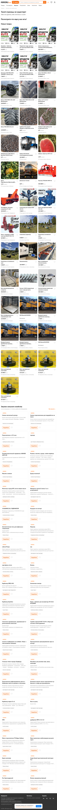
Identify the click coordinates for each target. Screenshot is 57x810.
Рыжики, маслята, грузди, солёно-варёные (42, 453)
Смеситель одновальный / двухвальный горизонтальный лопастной (14, 622)
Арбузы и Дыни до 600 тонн (45, 153)
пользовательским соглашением (9, 802)
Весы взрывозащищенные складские (7, 289)
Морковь (32, 527)
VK (43, 798)
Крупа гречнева (6, 758)
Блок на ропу (34, 701)
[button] (44, 2)
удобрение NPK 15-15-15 (37, 720)
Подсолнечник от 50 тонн (9, 435)
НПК (3, 720)
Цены (28, 5)
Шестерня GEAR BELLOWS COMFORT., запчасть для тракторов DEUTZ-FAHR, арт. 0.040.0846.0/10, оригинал (8, 73)
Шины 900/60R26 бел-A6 (7, 126)
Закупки (16, 5)
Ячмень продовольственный (38, 778)
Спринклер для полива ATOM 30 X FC (27, 208)
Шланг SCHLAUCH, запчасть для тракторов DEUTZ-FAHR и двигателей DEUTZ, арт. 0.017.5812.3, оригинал (27, 73)
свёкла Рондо (6, 547)
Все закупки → (52, 409)
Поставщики (9, 5)
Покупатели (23, 5)
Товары (3, 5)
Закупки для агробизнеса (11, 8)
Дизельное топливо (24, 180)
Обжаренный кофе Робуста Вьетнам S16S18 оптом (7, 154)
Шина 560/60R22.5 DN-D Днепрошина (44, 73)
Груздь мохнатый (35, 473)
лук (31, 547)
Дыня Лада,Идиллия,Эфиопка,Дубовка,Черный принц (8, 181)
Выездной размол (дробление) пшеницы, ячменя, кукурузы (44, 316)
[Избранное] (51, 2)
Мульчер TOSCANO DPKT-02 (45, 180)
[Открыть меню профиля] (54, 2)
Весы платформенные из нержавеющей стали (7, 316)
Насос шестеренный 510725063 (6, 369)
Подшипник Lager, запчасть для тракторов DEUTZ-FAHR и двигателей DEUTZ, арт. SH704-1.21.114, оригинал (27, 46)
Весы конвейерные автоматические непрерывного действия (44, 262)
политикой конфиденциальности (24, 807)
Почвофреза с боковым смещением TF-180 (7, 208)
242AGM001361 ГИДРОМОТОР (10, 508)
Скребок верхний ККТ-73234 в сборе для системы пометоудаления (41, 622)
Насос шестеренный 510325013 (6, 396)
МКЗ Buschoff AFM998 (25, 315)
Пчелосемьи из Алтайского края (7, 262)
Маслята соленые (7, 473)
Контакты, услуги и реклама (33, 798)
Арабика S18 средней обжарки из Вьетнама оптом (27, 127)
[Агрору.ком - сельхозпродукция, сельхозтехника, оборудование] (6, 2)
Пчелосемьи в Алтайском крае (44, 235)
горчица (32, 435)
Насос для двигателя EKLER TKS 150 (45, 208)
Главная (2, 8)
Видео (40, 5)
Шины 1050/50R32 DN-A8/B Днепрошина (8, 100)
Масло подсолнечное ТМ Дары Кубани (13, 738)
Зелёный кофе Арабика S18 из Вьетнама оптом (45, 127)
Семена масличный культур (9, 415)
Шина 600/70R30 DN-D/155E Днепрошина (27, 100)
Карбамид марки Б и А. (8, 701)
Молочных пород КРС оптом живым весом (14, 488)
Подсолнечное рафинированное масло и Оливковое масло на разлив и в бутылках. (14, 682)
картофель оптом (7, 565)
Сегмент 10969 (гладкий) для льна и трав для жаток (27, 289)
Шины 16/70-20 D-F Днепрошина (43, 100)
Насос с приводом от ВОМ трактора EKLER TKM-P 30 (7, 235)
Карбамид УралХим (7, 602)
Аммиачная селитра (35, 583)
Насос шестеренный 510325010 (43, 369)
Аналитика (34, 5)
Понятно (38, 806)
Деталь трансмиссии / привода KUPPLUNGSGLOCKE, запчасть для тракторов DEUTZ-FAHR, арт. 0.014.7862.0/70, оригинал (45, 46)
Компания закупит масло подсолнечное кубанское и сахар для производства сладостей (42, 683)
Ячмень (32, 565)
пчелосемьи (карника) (25, 234)
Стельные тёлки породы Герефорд (11, 661)
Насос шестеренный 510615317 (25, 369)
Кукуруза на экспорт (36, 508)
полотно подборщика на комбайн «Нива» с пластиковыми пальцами (14, 642)
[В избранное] (17, 46)
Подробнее (6, 427)
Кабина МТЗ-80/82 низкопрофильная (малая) (26, 154)
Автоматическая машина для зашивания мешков (45, 289)
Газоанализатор (23, 261)
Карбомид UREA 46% (8, 583)
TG (50, 798)
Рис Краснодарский (7, 778)
